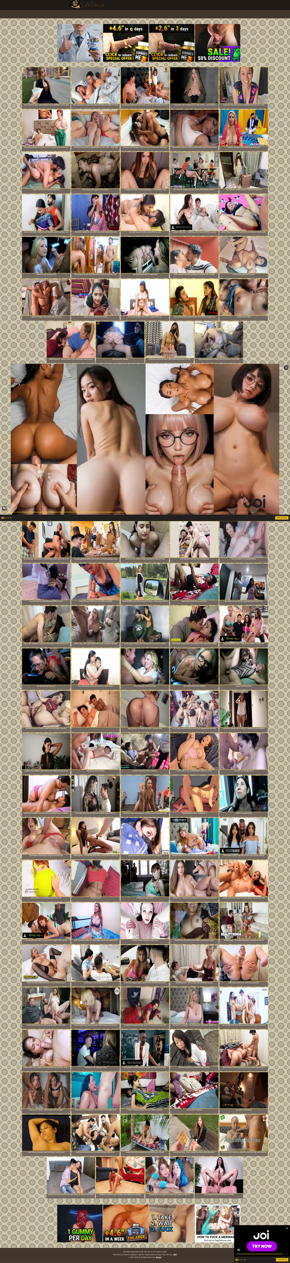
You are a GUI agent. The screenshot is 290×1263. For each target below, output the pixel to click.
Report (158, 1257)
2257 (175, 1254)
